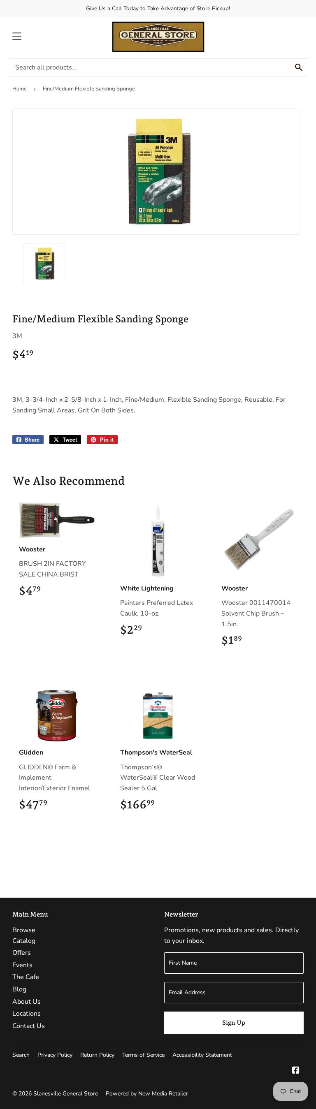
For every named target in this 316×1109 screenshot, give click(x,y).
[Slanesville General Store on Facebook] (296, 1071)
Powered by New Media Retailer (147, 1093)
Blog (19, 989)
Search (21, 1055)
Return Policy (97, 1055)
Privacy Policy (54, 1055)
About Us (26, 1001)
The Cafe (25, 977)
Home (19, 89)
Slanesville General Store (65, 1093)
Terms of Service (143, 1055)
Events (22, 965)
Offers (21, 952)
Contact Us (28, 1025)
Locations (26, 1013)
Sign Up (233, 1022)
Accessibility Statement (202, 1055)
